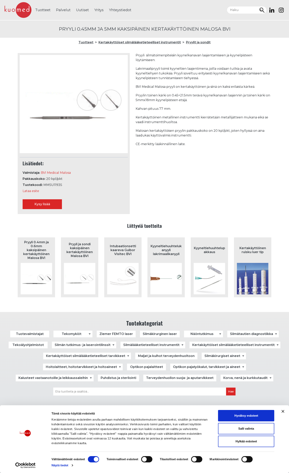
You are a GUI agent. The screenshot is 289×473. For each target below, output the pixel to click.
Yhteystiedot (120, 10)
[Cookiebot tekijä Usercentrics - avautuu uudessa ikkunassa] (25, 465)
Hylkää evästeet (246, 441)
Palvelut (63, 10)
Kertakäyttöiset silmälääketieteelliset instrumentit (139, 42)
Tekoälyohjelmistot (28, 345)
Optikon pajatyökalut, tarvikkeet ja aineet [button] (206, 367)
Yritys (99, 10)
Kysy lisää (42, 204)
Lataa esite (31, 191)
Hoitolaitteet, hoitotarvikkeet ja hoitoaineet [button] (81, 367)
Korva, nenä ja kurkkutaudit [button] (245, 378)
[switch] (146, 459)
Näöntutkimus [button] (202, 334)
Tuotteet (43, 10)
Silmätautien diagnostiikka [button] (251, 334)
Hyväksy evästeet (246, 415)
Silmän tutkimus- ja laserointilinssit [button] (82, 345)
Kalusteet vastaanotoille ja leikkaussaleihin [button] (53, 378)
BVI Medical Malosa (56, 173)
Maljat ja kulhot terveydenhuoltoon (166, 356)
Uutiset (82, 10)
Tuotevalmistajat (30, 334)
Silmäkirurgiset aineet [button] (222, 356)
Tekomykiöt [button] (71, 334)
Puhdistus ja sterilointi (118, 378)
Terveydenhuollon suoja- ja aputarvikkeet (180, 378)
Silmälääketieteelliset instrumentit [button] (151, 345)
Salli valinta (246, 428)
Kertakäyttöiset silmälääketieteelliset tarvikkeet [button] (85, 356)
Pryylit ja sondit (198, 42)
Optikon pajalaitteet (146, 367)
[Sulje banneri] (283, 411)
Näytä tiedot (60, 465)
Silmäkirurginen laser (160, 334)
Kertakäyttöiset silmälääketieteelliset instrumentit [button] (233, 345)
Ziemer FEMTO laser (116, 334)
